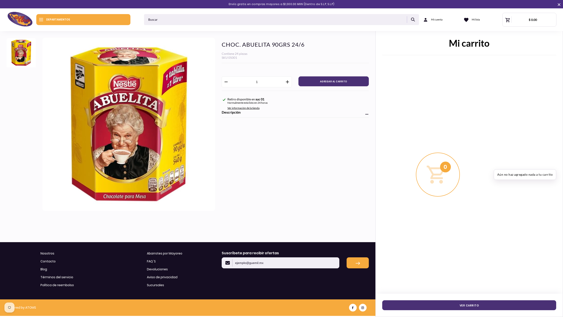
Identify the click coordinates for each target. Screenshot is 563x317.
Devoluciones (157, 269)
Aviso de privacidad (162, 277)
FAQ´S (151, 261)
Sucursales (155, 285)
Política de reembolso (57, 285)
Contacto (48, 261)
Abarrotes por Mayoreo (164, 253)
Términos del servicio (56, 277)
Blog (43, 269)
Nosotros (47, 253)
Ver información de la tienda (243, 108)
